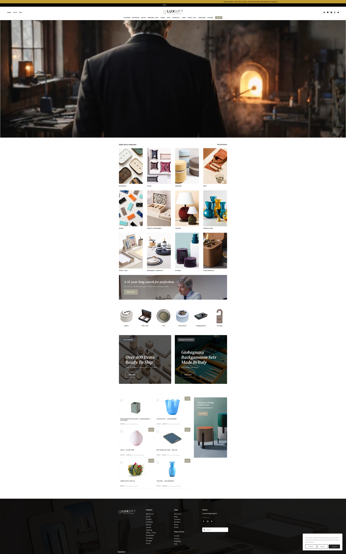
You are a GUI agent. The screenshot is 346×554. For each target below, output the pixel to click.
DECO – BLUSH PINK (127, 450)
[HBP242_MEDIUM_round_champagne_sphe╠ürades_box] (182, 309)
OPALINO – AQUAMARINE (165, 481)
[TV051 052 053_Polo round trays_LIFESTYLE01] (163, 309)
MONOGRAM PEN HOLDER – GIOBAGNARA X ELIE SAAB (135, 419)
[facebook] (203, 521)
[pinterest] (211, 521)
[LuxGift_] (173, 9)
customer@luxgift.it (209, 513)
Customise (310, 546)
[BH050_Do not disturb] (219, 309)
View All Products (222, 144)
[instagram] (207, 521)
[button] (324, 12)
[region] (322, 542)
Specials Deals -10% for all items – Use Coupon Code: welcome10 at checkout (148, 2)
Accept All (334, 546)
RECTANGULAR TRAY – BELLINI (167, 450)
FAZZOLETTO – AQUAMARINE (167, 419)
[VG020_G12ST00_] (145, 309)
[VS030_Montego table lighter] (126, 309)
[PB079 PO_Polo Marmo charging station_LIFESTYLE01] (201, 309)
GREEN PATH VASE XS (127, 481)
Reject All (323, 546)
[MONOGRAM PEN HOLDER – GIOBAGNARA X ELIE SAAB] (136, 406)
